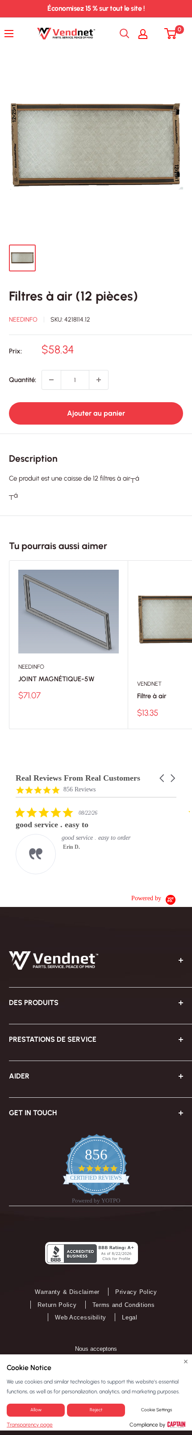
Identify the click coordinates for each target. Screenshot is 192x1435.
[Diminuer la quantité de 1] (51, 379)
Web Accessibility (80, 1317)
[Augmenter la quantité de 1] (98, 379)
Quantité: (22, 380)
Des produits (33, 1002)
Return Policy (57, 1305)
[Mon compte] (147, 33)
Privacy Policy (136, 1292)
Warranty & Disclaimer (67, 1292)
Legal (130, 1317)
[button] (163, 778)
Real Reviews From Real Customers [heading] (78, 778)
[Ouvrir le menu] (11, 33)
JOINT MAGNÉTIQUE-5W (56, 679)
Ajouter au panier (96, 413)
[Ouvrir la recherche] (124, 34)
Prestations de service (52, 1039)
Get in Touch (33, 1112)
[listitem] (83, 840)
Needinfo (23, 319)
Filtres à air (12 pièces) (73, 296)
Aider (19, 1076)
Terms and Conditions (123, 1305)
